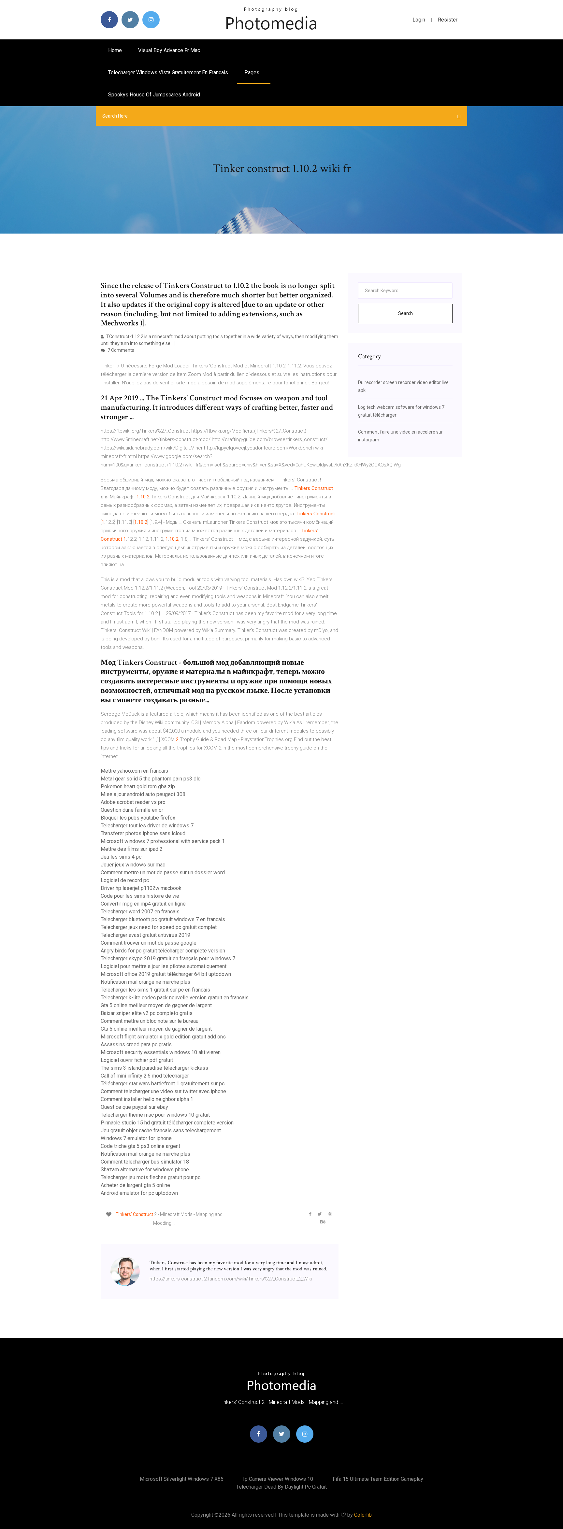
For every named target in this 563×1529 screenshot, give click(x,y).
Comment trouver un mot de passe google (148, 943)
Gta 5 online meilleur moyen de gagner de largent (156, 1005)
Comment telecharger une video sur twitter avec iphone (163, 1091)
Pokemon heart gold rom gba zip (138, 786)
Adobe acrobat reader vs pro (133, 802)
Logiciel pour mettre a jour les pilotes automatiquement (163, 966)
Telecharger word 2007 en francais (140, 911)
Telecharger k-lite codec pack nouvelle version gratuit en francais (175, 997)
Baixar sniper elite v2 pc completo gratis (147, 1013)
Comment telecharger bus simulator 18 (145, 1162)
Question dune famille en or (132, 810)
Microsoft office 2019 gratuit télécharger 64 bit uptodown (166, 974)
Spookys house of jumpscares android (154, 95)
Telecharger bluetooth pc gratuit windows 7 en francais (163, 919)
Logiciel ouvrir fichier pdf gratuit (137, 1060)
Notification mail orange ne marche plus (145, 982)
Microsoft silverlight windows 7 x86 (182, 1479)
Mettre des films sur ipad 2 (132, 849)
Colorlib (363, 1515)
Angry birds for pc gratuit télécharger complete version (163, 951)
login (418, 20)
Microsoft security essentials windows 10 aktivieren (161, 1052)
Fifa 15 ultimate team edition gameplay (378, 1479)
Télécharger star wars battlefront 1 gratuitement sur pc (162, 1083)
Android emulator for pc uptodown (139, 1193)
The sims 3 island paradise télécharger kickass (154, 1068)
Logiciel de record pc (125, 880)
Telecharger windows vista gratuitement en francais (168, 72)
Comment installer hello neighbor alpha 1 (147, 1099)
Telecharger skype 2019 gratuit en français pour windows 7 (168, 958)
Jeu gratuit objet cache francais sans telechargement (161, 1130)
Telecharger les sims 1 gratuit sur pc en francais (155, 990)
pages (252, 72)
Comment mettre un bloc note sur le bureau (149, 1021)
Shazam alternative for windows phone (145, 1169)
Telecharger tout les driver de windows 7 (147, 825)
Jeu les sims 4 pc (121, 857)
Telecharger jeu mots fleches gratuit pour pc (150, 1177)
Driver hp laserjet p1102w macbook (141, 888)
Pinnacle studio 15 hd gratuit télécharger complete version (167, 1123)
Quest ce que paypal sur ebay (134, 1107)
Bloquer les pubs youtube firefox (138, 818)
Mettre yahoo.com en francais (134, 771)
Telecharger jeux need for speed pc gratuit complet (159, 927)
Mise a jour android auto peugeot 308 (143, 794)
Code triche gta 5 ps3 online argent (140, 1146)
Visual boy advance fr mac (169, 50)
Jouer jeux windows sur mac (133, 865)
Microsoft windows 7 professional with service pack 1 (163, 841)
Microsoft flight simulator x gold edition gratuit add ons (163, 1037)
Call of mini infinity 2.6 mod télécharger (145, 1076)
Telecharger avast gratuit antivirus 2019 (145, 935)
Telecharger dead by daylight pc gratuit (281, 1487)
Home (115, 50)
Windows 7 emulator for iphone (136, 1138)
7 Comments (120, 350)
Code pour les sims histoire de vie (140, 896)
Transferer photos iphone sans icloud (143, 833)
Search (405, 313)
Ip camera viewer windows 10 (278, 1479)
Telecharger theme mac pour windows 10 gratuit (155, 1115)
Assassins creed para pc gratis (136, 1044)
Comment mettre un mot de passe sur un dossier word (163, 872)
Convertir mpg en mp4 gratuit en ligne (143, 904)
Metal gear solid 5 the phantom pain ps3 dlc (150, 779)
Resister (447, 20)
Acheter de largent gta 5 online (135, 1185)
